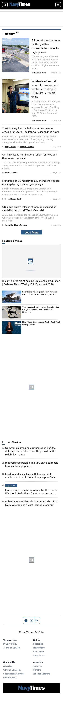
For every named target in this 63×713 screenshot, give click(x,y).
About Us (37, 665)
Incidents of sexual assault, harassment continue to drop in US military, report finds (45, 89)
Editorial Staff (9, 677)
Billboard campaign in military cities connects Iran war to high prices (46, 46)
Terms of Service (11, 647)
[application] (31, 261)
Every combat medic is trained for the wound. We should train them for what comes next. (31, 491)
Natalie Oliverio (27, 146)
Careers (37, 669)
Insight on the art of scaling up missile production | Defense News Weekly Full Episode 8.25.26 (31, 282)
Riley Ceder (10, 146)
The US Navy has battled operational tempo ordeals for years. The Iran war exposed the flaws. (30, 130)
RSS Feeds (38, 651)
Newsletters (39, 647)
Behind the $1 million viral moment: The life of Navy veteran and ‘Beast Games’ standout (31, 503)
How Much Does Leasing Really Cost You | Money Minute (41, 323)
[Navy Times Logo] (20, 4)
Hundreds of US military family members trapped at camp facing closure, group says (31, 182)
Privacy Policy (10, 643)
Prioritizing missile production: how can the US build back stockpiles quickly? (39, 293)
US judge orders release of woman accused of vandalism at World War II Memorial (29, 208)
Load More (32, 232)
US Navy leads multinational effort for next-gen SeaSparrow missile (29, 156)
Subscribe (38, 643)
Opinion (11, 485)
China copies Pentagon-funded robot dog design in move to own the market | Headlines (40, 309)
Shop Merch (39, 655)
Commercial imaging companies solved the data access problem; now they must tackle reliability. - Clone (30, 451)
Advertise (7, 665)
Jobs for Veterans (41, 673)
